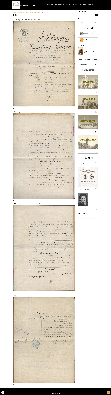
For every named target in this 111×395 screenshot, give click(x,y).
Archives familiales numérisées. (33, 12)
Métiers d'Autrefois (59, 4)
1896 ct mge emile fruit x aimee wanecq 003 (26, 204)
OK (96, 14)
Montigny (82, 131)
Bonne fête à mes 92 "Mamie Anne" (90, 52)
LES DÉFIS (82, 163)
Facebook (90, 4)
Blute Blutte (86, 39)
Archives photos (77, 4)
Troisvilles (82, 151)
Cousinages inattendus (85, 189)
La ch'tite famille (83, 64)
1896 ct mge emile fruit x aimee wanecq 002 (26, 112)
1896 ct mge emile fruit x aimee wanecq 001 (26, 20)
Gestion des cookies (55, 393)
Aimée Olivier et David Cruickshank (87, 35)
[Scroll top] (108, 392)
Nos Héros (68, 4)
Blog (52, 4)
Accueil (48, 4)
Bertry (81, 91)
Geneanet (84, 4)
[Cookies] (2, 392)
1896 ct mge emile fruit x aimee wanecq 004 (26, 296)
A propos (82, 22)
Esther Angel (83, 208)
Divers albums (21, 12)
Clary (81, 111)
